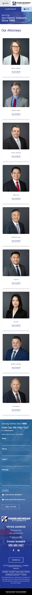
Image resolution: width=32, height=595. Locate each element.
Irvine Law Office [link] (17, 537)
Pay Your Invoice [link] (10, 592)
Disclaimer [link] (5, 571)
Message (5, 469)
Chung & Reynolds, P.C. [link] (15, 565)
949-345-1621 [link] (11, 9)
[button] (5, 3)
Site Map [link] (12, 571)
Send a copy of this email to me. (15, 500)
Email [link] (27, 9)
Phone (4, 449)
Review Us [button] (16, 560)
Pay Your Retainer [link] (21, 592)
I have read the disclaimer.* (13, 495)
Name (4, 438)
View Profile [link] (15, 72)
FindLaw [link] (24, 574)
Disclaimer (5, 490)
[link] (21, 3)
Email (4, 459)
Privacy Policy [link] (20, 571)
